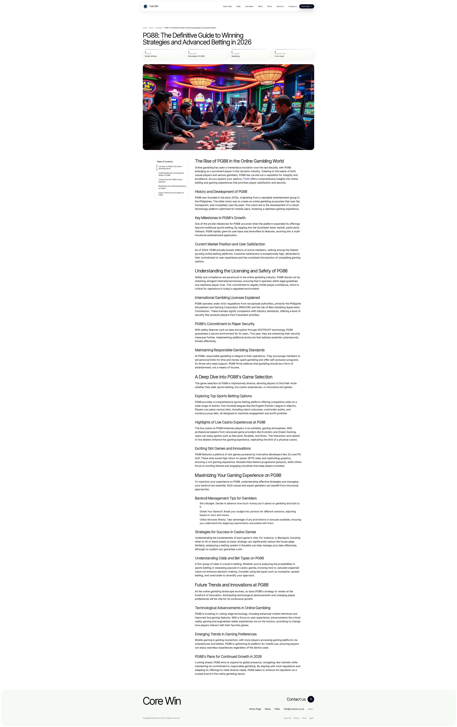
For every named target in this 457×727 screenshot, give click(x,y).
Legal (311, 718)
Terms (304, 718)
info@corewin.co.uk (294, 709)
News (151, 28)
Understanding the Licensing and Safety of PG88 (171, 174)
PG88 (246, 178)
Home (145, 28)
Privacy (296, 718)
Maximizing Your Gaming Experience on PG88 (172, 187)
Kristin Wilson (151, 56)
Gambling (159, 28)
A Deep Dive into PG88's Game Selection (170, 181)
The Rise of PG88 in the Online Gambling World (170, 167)
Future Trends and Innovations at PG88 (171, 194)
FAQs (277, 709)
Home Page (255, 709)
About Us (287, 718)
